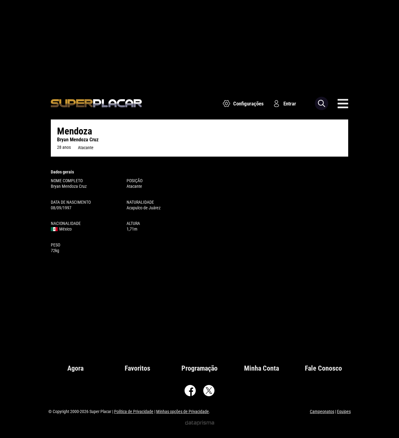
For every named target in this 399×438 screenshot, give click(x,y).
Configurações (248, 103)
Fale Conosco (323, 368)
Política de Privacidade (133, 411)
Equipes (344, 411)
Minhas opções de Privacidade (182, 411)
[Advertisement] (199, 43)
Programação (199, 368)
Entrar (289, 103)
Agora (75, 368)
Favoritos (137, 368)
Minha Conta (261, 368)
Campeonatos (322, 411)
